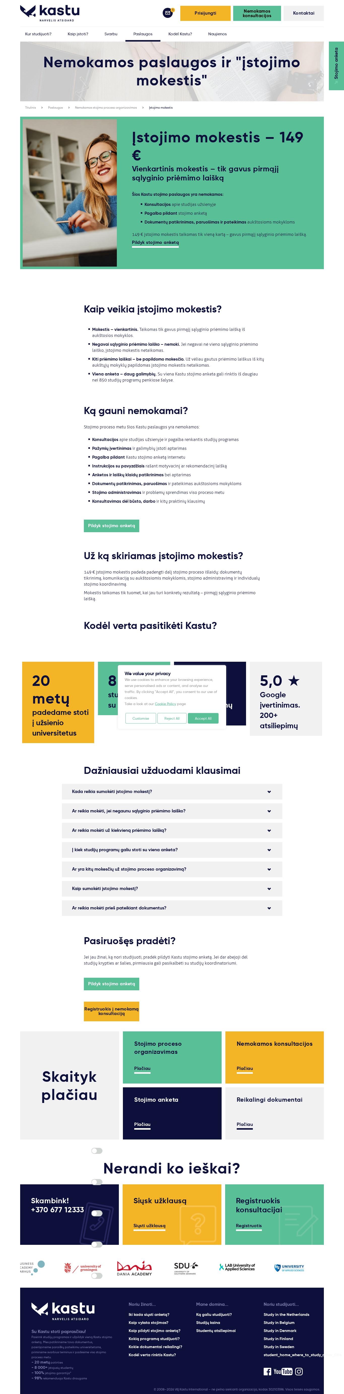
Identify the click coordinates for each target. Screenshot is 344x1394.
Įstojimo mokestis (161, 107)
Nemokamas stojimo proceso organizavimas (106, 107)
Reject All (172, 718)
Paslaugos (55, 107)
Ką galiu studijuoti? (214, 1314)
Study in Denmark (280, 1330)
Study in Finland (278, 1338)
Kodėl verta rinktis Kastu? (152, 1354)
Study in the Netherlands (286, 1314)
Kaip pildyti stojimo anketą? (155, 1330)
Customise (140, 718)
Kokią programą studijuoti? (154, 1338)
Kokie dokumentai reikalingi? (155, 1346)
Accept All (203, 718)
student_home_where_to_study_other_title (302, 1354)
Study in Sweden (279, 1346)
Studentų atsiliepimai (216, 1330)
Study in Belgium (279, 1322)
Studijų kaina (208, 1322)
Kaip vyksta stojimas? (148, 1322)
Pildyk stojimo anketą (155, 242)
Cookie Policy (165, 704)
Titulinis (30, 107)
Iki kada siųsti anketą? (149, 1314)
